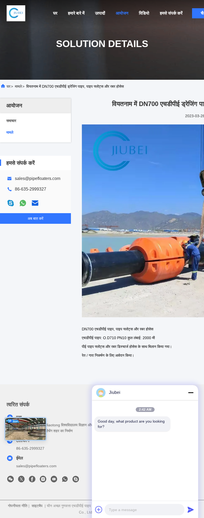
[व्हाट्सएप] (23, 203)
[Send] (190, 509)
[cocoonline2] (75, 480)
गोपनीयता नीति (17, 506)
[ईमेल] (35, 203)
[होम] (16, 13)
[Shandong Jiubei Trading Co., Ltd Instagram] (43, 480)
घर (55, 13)
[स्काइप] (10, 203)
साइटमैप (37, 506)
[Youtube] (54, 480)
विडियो (144, 13)
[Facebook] (32, 480)
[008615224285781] (65, 480)
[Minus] (191, 392)
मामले (18, 86)
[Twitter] (21, 480)
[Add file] (99, 509)
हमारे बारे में (76, 13)
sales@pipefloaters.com (37, 178)
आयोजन (122, 13)
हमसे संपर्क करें (171, 13)
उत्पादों (100, 13)
